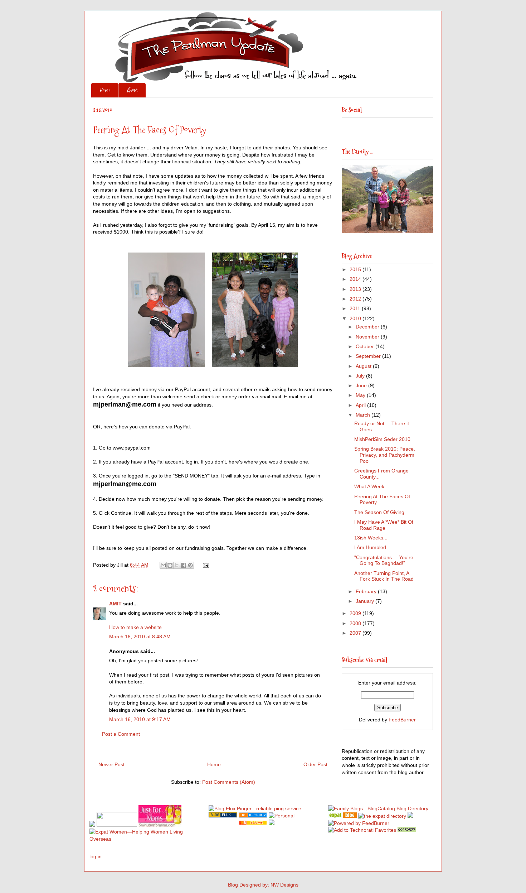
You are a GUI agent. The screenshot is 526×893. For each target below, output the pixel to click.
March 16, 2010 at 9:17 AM (140, 719)
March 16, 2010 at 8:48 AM (140, 636)
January (365, 601)
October (365, 346)
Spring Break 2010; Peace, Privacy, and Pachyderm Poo (384, 455)
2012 (356, 299)
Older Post (315, 764)
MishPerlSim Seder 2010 (382, 439)
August (364, 366)
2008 (356, 623)
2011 (356, 308)
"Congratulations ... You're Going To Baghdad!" (383, 560)
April (361, 405)
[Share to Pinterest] (190, 565)
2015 (356, 269)
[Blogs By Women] (410, 816)
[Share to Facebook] (183, 565)
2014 (356, 279)
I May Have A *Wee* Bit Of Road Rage (383, 525)
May (361, 395)
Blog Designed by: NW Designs (263, 885)
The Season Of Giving (379, 512)
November (368, 337)
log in (95, 856)
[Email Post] (204, 565)
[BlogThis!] (170, 565)
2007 (356, 633)
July (361, 376)
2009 (356, 613)
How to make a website (135, 627)
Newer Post (111, 764)
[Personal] (281, 815)
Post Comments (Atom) (228, 782)
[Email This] (163, 565)
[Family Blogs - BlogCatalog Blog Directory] (378, 808)
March (363, 415)
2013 (356, 289)
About (132, 90)
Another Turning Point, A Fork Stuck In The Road (384, 576)
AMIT (115, 603)
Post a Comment (121, 734)
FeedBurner (402, 719)
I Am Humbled (370, 547)
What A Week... (371, 486)
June (362, 385)
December (368, 327)
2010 (356, 318)
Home (104, 90)
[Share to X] (176, 565)
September (369, 356)
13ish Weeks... (371, 538)
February (367, 591)
